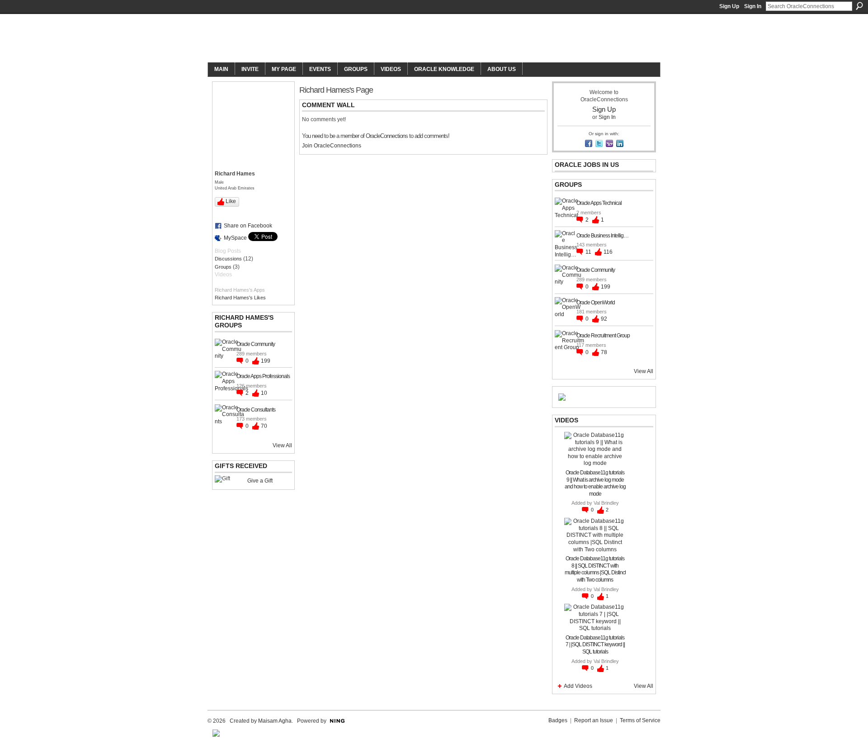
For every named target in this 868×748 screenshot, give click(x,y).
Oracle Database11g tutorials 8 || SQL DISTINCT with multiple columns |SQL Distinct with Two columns (595, 569)
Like (231, 201)
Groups (223, 267)
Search (859, 6)
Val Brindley (606, 503)
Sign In (752, 6)
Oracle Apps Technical (599, 203)
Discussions (228, 258)
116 (608, 252)
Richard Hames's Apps (240, 290)
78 (604, 352)
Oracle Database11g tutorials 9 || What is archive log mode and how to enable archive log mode (595, 483)
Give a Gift (260, 481)
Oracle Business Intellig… (602, 235)
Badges (557, 720)
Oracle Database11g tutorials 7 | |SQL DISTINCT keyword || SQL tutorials (595, 644)
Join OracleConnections (331, 145)
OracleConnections (333, 39)
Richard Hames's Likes (240, 297)
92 (604, 319)
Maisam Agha (275, 721)
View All (282, 445)
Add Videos (578, 686)
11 (589, 252)
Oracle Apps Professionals (263, 376)
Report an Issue (593, 720)
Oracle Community (255, 344)
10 (264, 393)
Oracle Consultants (255, 410)
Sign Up (729, 6)
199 (265, 361)
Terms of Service (640, 720)
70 (264, 426)
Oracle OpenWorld (595, 302)
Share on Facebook (248, 226)
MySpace (235, 238)
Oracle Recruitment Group (603, 335)
